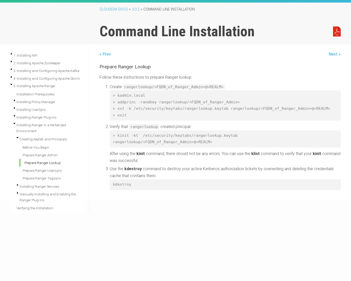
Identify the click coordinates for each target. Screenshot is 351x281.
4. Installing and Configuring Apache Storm (46, 78)
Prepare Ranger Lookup (42, 163)
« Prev (105, 54)
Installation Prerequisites (35, 94)
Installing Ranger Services (39, 186)
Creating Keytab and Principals (43, 139)
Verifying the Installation (34, 208)
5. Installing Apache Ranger (34, 86)
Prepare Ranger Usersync (42, 170)
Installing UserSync (31, 109)
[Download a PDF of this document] (337, 31)
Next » (335, 54)
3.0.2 (136, 9)
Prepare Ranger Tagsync (42, 178)
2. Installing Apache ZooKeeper (36, 63)
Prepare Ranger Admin (40, 155)
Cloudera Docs (113, 9)
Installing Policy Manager (35, 102)
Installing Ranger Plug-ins (36, 117)
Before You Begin (36, 147)
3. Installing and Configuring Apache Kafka (46, 71)
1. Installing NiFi (25, 55)
